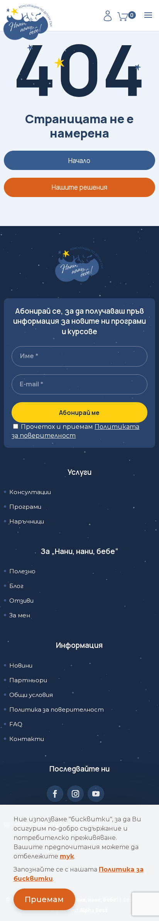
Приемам (44, 899)
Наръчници (26, 521)
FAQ (15, 724)
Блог (16, 586)
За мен (19, 615)
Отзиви (21, 600)
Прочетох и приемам (75, 431)
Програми (25, 506)
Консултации (30, 492)
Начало (79, 160)
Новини (20, 665)
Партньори (28, 680)
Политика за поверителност (56, 709)
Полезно (22, 571)
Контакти (26, 739)
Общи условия (31, 694)
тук (67, 856)
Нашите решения (79, 187)
